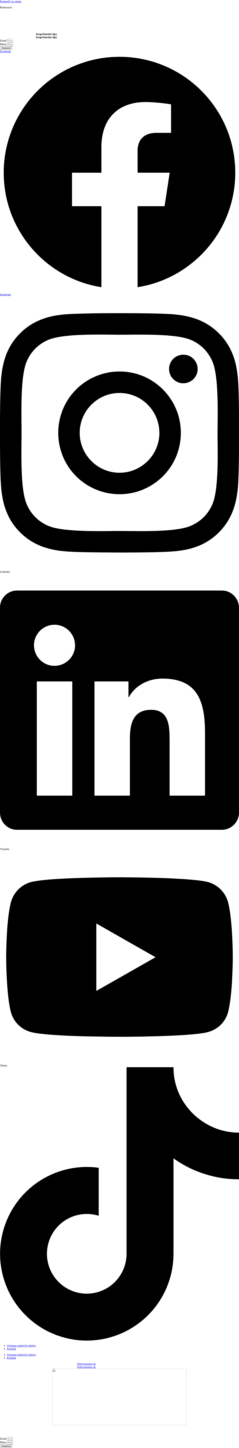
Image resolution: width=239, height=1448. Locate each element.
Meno (3, 44)
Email (3, 40)
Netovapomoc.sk (86, 1363)
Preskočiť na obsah (10, 1)
